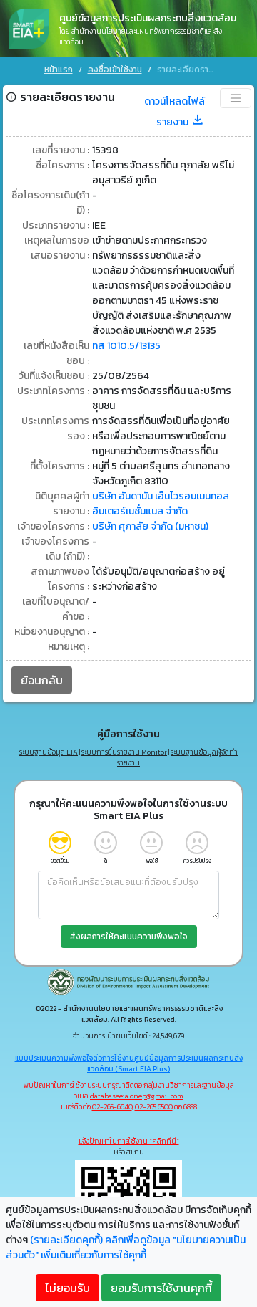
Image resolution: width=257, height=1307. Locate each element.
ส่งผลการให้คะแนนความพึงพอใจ (129, 936)
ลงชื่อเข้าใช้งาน (115, 69)
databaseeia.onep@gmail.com (136, 1096)
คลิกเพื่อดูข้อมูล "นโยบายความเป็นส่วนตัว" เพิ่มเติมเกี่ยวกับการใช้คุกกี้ (126, 1247)
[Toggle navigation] (235, 98)
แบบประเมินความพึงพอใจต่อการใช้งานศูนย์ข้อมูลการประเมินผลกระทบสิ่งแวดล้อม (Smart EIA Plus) (129, 1063)
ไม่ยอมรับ (67, 1287)
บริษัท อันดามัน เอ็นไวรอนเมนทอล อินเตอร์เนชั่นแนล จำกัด (160, 504)
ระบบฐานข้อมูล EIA (48, 752)
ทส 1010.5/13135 (126, 345)
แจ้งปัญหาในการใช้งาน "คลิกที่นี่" (129, 1141)
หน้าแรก (58, 69)
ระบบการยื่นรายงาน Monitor (124, 752)
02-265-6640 (112, 1106)
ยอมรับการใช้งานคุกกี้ (161, 1287)
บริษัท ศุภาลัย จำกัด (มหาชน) (150, 526)
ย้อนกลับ (42, 680)
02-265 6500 (154, 1106)
